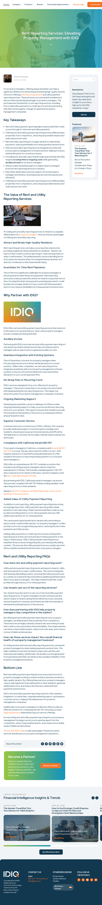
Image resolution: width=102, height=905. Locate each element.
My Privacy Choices (58, 887)
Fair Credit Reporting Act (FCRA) (21, 476)
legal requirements (12, 712)
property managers (28, 234)
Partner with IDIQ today (14, 730)
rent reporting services (32, 94)
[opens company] (20, 4)
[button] (6, 4)
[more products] (33, 4)
